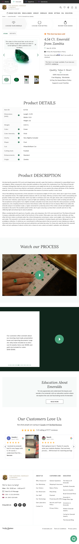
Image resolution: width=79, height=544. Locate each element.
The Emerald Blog (68, 520)
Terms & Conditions (60, 528)
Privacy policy (72, 528)
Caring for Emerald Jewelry (69, 515)
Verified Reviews (55, 425)
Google (43, 425)
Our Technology (41, 499)
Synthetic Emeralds (69, 486)
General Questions (55, 480)
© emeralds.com (47, 528)
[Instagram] (24, 505)
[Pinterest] (15, 505)
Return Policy (54, 488)
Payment (52, 495)
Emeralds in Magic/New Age (68, 498)
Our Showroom (40, 491)
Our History (39, 488)
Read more (57, 402)
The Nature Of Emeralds (67, 481)
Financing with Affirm (56, 499)
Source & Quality (68, 490)
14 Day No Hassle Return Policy (56, 51)
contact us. (55, 64)
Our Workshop (40, 484)
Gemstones (44, 1)
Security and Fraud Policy (55, 503)
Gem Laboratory (41, 502)
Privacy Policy (54, 508)
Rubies (7, 1)
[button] (38, 55)
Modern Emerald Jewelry (68, 509)
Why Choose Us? (41, 480)
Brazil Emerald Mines (69, 493)
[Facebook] (20, 505)
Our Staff (39, 495)
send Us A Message (11, 491)
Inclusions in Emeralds (67, 504)
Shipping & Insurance (56, 484)
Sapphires (31, 1)
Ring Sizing (53, 491)
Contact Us (39, 506)
